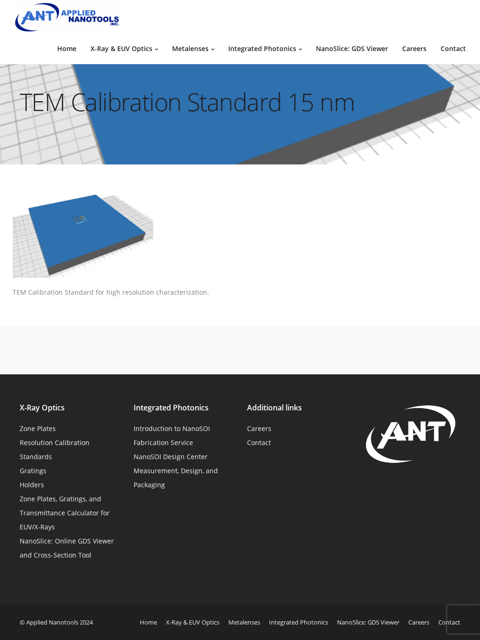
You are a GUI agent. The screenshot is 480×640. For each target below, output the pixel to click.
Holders (32, 484)
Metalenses (190, 48)
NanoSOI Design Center (171, 456)
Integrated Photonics (262, 48)
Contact (453, 48)
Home (66, 48)
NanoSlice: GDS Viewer (352, 48)
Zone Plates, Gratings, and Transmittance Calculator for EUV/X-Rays (65, 512)
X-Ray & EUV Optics (121, 48)
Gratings (33, 470)
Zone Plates (38, 428)
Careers (414, 48)
